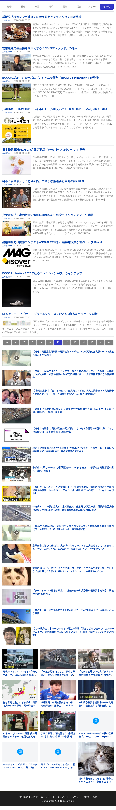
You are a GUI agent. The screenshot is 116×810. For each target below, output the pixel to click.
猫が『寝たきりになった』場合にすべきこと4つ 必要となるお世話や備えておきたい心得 (96, 781)
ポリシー (76, 797)
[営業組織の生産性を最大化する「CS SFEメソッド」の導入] (16, 62)
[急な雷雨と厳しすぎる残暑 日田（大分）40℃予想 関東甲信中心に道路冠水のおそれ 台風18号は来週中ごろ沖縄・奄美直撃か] (20, 690)
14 (83, 342)
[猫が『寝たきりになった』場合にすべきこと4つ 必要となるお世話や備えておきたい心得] (96, 759)
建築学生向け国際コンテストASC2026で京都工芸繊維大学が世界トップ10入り (52, 242)
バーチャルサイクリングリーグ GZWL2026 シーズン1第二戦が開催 (20, 767)
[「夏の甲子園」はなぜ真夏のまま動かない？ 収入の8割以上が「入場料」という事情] (16, 616)
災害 (79, 6)
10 (49, 342)
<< (7, 342)
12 (66, 342)
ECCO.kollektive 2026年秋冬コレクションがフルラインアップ (42, 273)
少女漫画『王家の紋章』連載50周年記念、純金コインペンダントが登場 (47, 214)
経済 (51, 6)
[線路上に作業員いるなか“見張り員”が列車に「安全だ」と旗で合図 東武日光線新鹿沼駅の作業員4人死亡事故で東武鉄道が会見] (16, 454)
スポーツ (92, 6)
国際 (65, 6)
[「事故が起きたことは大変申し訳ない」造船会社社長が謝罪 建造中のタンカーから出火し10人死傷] (58, 659)
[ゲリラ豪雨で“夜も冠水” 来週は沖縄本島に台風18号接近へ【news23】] (58, 721)
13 (75, 342)
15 (92, 342)
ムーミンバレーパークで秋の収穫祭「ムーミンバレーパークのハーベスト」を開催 (96, 736)
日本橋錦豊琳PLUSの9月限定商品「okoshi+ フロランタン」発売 (43, 149)
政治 (37, 6)
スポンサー (46, 797)
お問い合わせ (90, 797)
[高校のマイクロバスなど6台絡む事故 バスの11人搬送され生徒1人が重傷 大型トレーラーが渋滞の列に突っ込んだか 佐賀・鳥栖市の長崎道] (20, 659)
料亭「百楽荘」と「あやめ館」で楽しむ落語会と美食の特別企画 (43, 181)
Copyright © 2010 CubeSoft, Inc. (58, 801)
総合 (9, 6)
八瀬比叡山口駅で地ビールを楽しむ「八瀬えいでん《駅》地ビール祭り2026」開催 (55, 109)
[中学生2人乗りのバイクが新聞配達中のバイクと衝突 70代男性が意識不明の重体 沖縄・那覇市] (16, 474)
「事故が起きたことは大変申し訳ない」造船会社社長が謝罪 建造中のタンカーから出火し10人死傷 (58, 674)
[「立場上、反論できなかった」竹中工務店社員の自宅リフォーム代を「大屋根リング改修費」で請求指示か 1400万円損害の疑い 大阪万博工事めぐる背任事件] (16, 378)
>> (109, 342)
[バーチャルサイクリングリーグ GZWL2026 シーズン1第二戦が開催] (20, 752)
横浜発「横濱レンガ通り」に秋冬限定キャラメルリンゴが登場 (41, 16)
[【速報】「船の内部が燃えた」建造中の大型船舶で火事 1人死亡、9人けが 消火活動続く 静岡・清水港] (16, 415)
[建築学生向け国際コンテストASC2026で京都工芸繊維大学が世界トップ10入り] (16, 257)
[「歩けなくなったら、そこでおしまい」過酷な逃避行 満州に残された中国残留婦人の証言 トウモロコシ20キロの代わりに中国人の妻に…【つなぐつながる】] (16, 493)
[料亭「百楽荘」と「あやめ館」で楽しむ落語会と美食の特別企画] (16, 197)
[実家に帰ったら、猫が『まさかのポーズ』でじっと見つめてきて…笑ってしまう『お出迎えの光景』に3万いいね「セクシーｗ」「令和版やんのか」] (16, 581)
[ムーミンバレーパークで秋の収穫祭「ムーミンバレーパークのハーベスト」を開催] (96, 721)
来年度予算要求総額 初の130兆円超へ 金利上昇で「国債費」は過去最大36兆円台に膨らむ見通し (96, 705)
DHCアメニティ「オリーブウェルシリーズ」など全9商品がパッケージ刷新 (49, 313)
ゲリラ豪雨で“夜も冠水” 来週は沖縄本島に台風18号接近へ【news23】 (58, 736)
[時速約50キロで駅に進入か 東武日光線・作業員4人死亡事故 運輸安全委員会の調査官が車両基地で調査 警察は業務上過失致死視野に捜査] (16, 513)
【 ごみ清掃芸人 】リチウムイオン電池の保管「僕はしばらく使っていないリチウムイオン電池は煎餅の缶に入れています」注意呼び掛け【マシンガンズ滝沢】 (73, 631)
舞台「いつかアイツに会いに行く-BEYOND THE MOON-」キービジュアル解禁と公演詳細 (58, 767)
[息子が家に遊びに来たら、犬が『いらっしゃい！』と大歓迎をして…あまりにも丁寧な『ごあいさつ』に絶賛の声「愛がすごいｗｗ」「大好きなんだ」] (16, 558)
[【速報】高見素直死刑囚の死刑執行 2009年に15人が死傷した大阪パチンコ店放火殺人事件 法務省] (16, 358)
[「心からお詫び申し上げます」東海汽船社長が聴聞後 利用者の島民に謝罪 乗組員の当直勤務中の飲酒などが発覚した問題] (96, 659)
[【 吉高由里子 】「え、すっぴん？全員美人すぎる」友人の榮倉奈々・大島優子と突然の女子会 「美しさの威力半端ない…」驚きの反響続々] (16, 396)
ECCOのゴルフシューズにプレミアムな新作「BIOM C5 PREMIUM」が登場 (50, 77)
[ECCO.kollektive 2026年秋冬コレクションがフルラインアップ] (16, 300)
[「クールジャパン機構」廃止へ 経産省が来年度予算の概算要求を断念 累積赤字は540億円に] (16, 597)
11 (58, 342)
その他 (106, 6)
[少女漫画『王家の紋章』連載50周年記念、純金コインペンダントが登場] (16, 228)
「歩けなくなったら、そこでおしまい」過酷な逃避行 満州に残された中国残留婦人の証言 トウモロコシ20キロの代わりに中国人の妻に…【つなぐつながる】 (73, 490)
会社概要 (23, 797)
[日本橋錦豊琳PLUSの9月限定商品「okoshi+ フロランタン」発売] (16, 165)
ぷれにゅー (7, 20)
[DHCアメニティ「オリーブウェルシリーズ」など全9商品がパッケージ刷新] (16, 323)
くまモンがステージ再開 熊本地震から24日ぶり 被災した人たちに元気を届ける (20, 736)
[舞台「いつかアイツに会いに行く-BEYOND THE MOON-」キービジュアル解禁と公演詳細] (58, 752)
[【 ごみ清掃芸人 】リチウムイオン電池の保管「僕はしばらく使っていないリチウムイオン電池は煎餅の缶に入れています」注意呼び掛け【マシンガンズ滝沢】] (16, 636)
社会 (23, 6)
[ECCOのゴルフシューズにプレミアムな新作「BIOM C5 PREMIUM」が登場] (16, 93)
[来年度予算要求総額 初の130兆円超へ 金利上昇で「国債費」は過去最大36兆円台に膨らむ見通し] (96, 690)
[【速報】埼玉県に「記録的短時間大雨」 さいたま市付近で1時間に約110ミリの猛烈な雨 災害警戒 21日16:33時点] (16, 435)
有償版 (34, 797)
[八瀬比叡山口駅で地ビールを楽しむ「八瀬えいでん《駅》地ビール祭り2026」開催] (16, 131)
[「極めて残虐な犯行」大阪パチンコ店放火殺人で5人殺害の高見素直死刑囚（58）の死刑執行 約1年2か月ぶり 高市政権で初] (16, 533)
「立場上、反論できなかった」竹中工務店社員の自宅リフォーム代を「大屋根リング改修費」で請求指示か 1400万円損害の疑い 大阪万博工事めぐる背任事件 (73, 374)
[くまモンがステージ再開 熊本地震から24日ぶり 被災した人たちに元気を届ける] (20, 721)
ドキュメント (62, 797)
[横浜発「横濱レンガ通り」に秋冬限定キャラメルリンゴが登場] (16, 32)
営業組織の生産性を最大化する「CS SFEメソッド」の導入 (39, 48)
